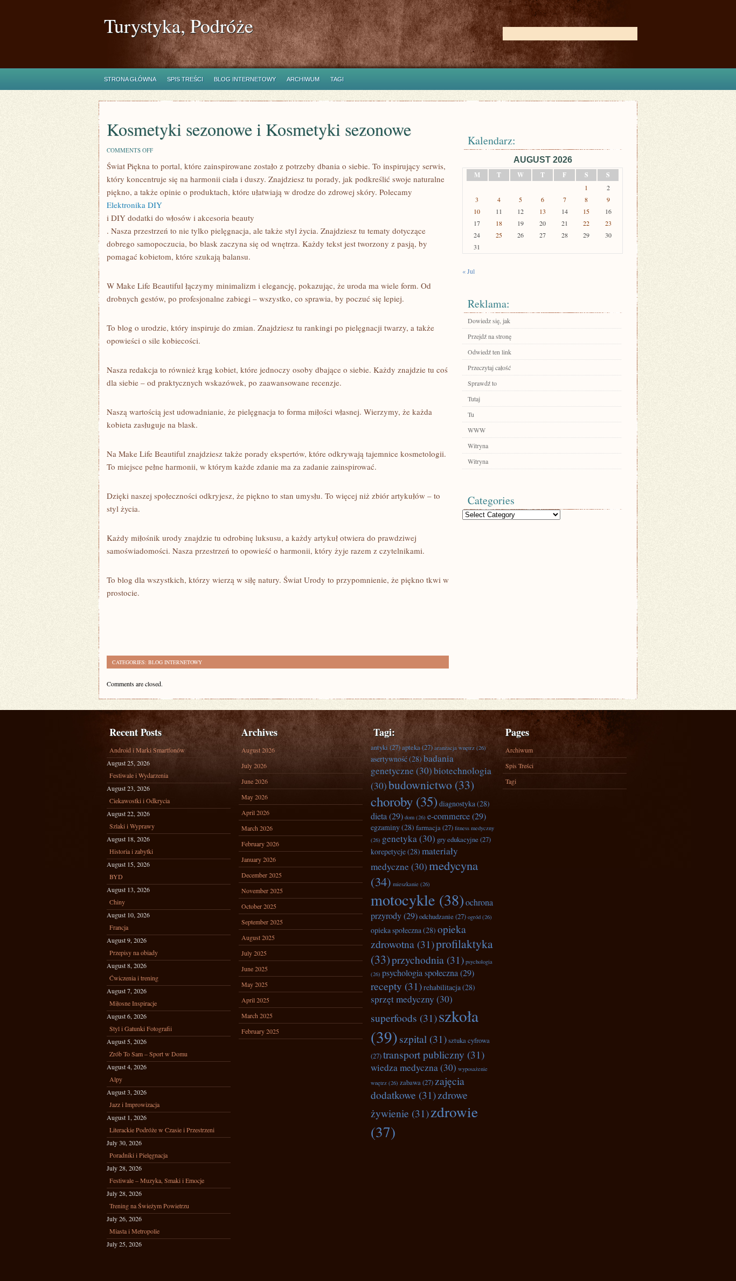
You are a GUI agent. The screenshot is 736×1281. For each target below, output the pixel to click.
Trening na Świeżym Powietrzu (149, 1205)
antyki (385, 747)
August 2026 (258, 750)
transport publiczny (433, 1054)
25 (499, 235)
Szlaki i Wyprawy (132, 825)
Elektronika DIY (134, 204)
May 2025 (254, 984)
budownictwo (431, 784)
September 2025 (262, 921)
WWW (476, 430)
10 (477, 211)
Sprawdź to (482, 383)
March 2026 (257, 828)
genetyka (408, 838)
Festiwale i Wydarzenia (138, 775)
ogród (480, 917)
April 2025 (255, 999)
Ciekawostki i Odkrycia (139, 800)
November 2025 (262, 890)
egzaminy (392, 827)
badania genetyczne (412, 764)
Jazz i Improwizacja (134, 1104)
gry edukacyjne (464, 839)
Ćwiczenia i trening (133, 977)
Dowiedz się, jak (489, 320)
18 (499, 223)
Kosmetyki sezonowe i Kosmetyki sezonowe (259, 129)
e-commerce (456, 816)
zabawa (416, 1082)
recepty (396, 986)
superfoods (404, 1018)
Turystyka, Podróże (178, 25)
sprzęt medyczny (412, 999)
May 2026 (254, 796)
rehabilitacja (449, 987)
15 (586, 211)
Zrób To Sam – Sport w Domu (148, 1053)
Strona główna (130, 79)
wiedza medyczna (413, 1067)
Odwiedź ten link (489, 351)
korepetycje (395, 851)
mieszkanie (411, 884)
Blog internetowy (245, 79)
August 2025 (258, 937)
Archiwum (303, 79)
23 (608, 223)
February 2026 (260, 843)
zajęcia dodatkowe (417, 1088)
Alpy (115, 1079)
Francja (118, 927)
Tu (471, 414)
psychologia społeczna (428, 973)
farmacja (434, 827)
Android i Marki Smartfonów (147, 750)
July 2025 (254, 953)
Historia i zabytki (131, 851)
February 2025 (260, 1031)
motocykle (417, 899)
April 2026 (255, 812)
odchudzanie (442, 916)
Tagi (337, 79)
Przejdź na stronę (489, 336)
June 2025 (254, 968)
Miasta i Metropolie (134, 1231)
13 (542, 211)
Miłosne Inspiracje (133, 1003)
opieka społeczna (403, 930)
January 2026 (258, 859)
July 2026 (254, 765)
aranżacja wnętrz (460, 747)
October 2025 (258, 906)
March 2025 (257, 1015)
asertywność (396, 759)
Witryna (478, 445)
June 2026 (254, 781)
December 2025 (261, 875)
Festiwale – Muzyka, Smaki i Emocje (156, 1180)
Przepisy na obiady (133, 952)
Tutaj (474, 398)
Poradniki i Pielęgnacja (138, 1155)
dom (415, 817)
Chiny (117, 901)
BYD (116, 876)
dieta (387, 816)
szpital (423, 1039)
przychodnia (428, 959)
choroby (404, 801)
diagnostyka (464, 803)
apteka (417, 747)
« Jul (468, 271)
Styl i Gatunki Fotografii (140, 1028)
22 (586, 223)
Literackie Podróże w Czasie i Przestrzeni (161, 1129)
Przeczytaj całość (489, 367)
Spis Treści (185, 79)
